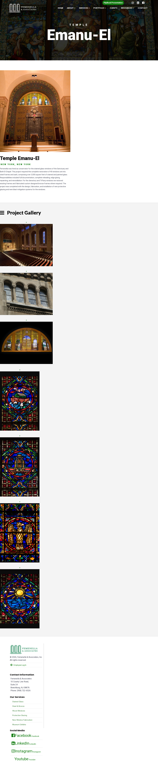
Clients (113, 8)
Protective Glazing (19, 715)
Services (83, 8)
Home (60, 8)
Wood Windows (18, 711)
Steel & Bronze (18, 706)
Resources (126, 8)
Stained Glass (17, 702)
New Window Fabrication (22, 720)
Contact (143, 8)
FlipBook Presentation (113, 3)
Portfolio (98, 8)
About (70, 8)
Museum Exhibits (19, 724)
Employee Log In (20, 665)
